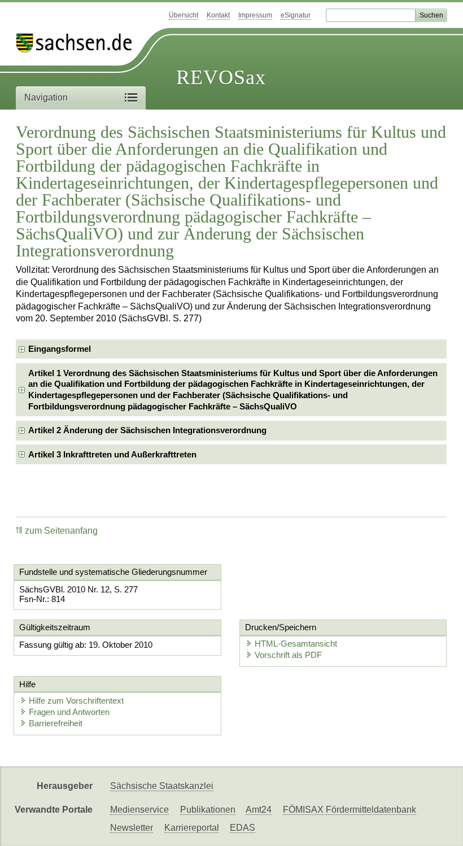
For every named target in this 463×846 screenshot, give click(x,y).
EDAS (242, 827)
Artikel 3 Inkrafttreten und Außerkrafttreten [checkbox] (112, 454)
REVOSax (221, 77)
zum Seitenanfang (61, 530)
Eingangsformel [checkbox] (59, 349)
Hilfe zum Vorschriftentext (76, 700)
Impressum (255, 15)
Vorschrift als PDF (288, 655)
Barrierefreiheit (55, 723)
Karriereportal (191, 827)
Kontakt (218, 15)
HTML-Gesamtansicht (296, 643)
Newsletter (131, 827)
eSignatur (296, 15)
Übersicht (183, 15)
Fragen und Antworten (69, 712)
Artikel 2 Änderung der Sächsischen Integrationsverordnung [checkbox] (147, 430)
